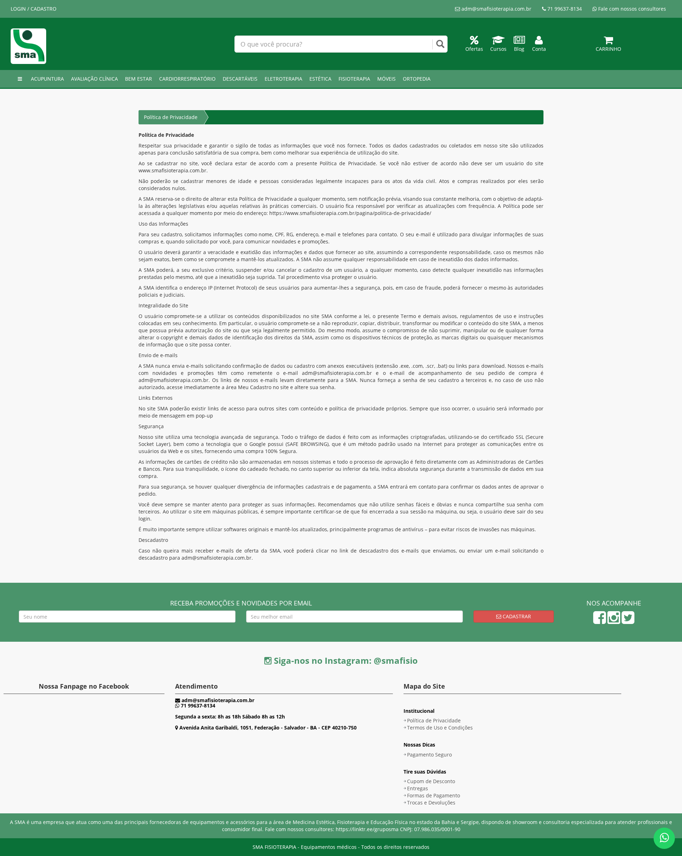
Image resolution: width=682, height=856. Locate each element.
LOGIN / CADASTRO (33, 8)
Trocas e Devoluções (431, 802)
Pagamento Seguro (429, 754)
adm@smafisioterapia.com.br (495, 8)
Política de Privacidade (434, 720)
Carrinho (608, 48)
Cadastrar (516, 616)
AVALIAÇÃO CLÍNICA (94, 78)
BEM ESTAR (138, 78)
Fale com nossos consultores (631, 8)
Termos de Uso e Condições (440, 727)
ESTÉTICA (320, 78)
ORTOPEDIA (417, 78)
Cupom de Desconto (431, 781)
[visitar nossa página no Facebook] (599, 621)
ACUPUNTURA (47, 78)
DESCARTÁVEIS (240, 78)
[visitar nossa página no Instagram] (613, 621)
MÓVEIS (386, 78)
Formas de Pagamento (433, 795)
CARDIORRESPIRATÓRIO (187, 78)
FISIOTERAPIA (354, 78)
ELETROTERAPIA (283, 78)
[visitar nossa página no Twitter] (628, 621)
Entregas (417, 788)
